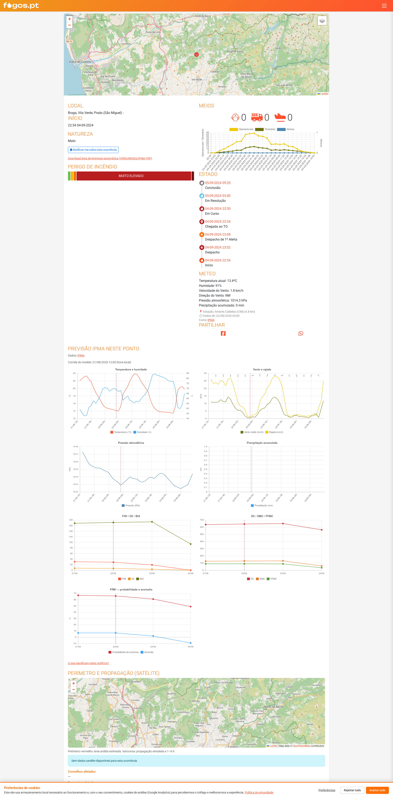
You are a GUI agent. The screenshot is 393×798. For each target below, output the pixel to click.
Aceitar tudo (377, 790)
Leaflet (324, 93)
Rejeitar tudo (352, 790)
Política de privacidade (259, 792)
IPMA (211, 320)
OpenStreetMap (301, 745)
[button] (69, 19)
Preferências (326, 790)
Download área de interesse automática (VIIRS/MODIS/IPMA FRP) (110, 158)
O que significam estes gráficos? (88, 663)
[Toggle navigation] (384, 6)
